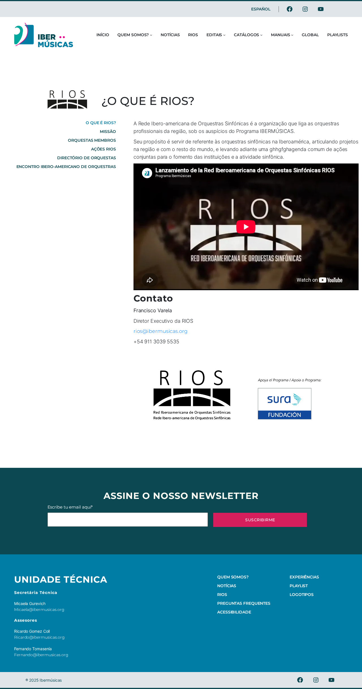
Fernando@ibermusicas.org (41, 654)
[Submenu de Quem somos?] (151, 35)
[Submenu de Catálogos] (261, 35)
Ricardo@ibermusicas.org (39, 637)
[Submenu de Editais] (224, 35)
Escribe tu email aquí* (70, 507)
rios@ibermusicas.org (160, 331)
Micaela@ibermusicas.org (39, 609)
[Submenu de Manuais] (292, 35)
